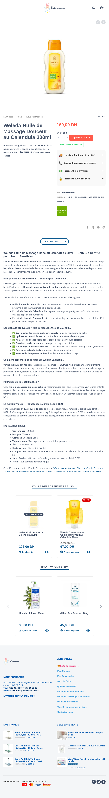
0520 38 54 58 (15, 687)
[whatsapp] (103, 782)
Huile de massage (34, 117)
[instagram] (99, 782)
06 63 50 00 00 (30, 687)
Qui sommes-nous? (66, 686)
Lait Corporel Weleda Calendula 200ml (32, 471)
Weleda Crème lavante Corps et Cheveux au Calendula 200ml (72, 535)
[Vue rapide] (47, 552)
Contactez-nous (65, 712)
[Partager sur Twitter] (92, 227)
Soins (19, 117)
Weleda (60, 201)
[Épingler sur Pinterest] (103, 227)
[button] (6, 8)
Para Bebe (8, 117)
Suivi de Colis (64, 681)
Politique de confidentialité (70, 691)
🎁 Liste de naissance (68, 666)
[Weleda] (62, 211)
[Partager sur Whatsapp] (97, 227)
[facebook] (94, 782)
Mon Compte (63, 671)
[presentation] (8, 606)
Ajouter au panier (81, 137)
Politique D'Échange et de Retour (73, 696)
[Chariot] (101, 8)
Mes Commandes (65, 676)
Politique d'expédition (68, 702)
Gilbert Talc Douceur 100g (74, 613)
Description (51, 241)
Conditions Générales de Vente (72, 707)
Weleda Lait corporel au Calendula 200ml (31, 533)
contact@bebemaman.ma (25, 690)
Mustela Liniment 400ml (31, 613)
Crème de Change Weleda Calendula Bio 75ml (78, 471)
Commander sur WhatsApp (70, 144)
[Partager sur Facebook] (86, 227)
